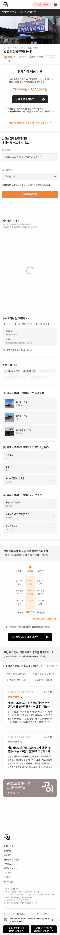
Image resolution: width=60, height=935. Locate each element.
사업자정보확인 (10, 868)
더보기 (46, 692)
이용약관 (8, 855)
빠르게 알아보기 (30, 194)
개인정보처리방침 (11, 859)
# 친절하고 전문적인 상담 (16, 680)
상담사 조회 (9, 882)
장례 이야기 (9, 846)
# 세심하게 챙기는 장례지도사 (44, 674)
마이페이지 (8, 873)
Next (56, 35)
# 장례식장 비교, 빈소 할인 (16, 674)
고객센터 (8, 877)
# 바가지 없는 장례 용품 (43, 680)
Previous (4, 35)
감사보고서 (8, 864)
